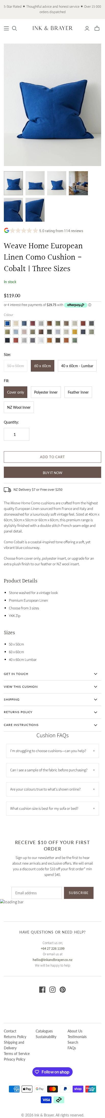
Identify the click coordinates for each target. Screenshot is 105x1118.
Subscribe (79, 893)
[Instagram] (52, 990)
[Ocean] (83, 331)
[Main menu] (6, 28)
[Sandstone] (15, 323)
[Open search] (14, 28)
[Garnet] (32, 323)
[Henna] (49, 323)
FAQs (72, 1048)
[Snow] (41, 340)
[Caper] (32, 331)
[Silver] (24, 340)
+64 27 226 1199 (52, 948)
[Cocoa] (41, 331)
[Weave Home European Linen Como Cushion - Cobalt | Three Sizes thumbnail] (13, 183)
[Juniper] (74, 340)
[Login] (87, 28)
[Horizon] (15, 331)
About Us (75, 1031)
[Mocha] (66, 323)
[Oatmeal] (74, 323)
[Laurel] (57, 331)
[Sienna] (15, 340)
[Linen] (66, 331)
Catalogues (44, 1031)
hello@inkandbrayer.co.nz (52, 959)
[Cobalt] (7, 323)
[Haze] (41, 323)
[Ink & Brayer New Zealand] (52, 27)
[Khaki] (49, 331)
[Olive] (91, 331)
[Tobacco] (66, 340)
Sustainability (46, 1036)
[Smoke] (32, 340)
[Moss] (74, 331)
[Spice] (49, 340)
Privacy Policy (14, 1059)
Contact (10, 1031)
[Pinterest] (63, 990)
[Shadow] (7, 340)
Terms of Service (17, 1053)
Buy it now (52, 473)
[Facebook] (42, 990)
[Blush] (24, 331)
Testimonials (77, 1036)
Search (73, 1042)
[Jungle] (57, 323)
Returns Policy (15, 1036)
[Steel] (91, 323)
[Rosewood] (83, 323)
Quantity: (11, 422)
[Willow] (7, 331)
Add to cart (52, 457)
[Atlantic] (24, 323)
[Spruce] (57, 340)
